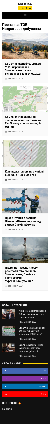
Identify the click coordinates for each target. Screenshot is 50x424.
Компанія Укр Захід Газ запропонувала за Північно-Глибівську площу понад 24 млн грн (23, 121)
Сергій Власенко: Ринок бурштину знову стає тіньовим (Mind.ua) (31, 348)
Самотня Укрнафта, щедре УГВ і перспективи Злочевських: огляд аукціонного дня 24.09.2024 (23, 68)
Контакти (7, 409)
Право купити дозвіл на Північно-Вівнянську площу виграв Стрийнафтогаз (23, 221)
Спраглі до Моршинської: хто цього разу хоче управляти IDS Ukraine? (32, 331)
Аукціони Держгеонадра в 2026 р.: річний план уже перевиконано (32, 314)
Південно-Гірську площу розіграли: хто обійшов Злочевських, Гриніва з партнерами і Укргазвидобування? (21, 274)
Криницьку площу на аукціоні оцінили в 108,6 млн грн (24, 173)
